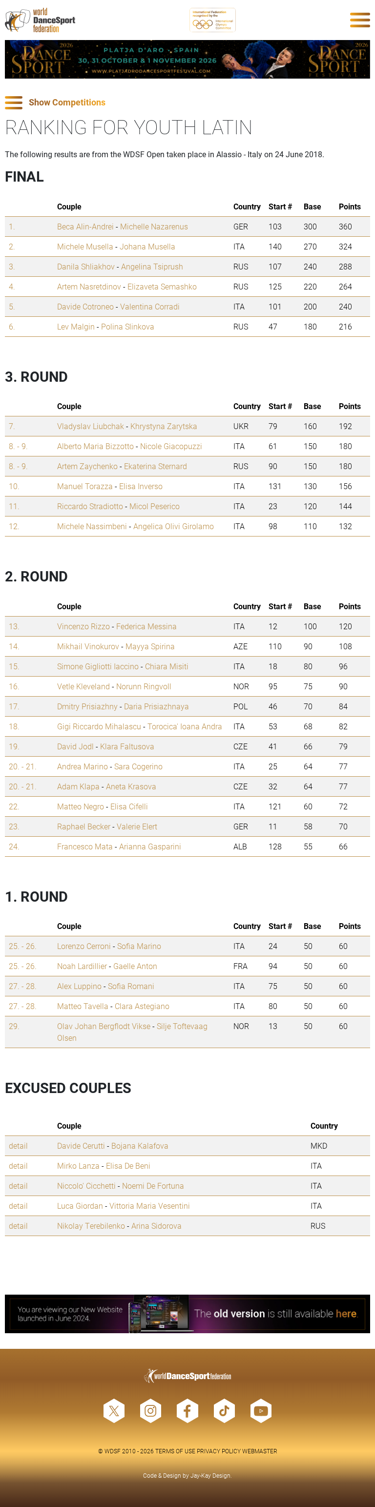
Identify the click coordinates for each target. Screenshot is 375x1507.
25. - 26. (23, 946)
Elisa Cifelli (129, 806)
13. (14, 626)
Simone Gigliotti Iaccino (98, 666)
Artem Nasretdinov (89, 286)
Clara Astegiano (142, 1006)
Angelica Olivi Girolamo (173, 526)
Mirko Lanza (78, 1165)
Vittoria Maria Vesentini (149, 1205)
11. (14, 506)
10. (14, 486)
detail (18, 1145)
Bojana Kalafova (139, 1145)
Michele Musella (85, 246)
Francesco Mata (85, 846)
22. (14, 806)
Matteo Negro (80, 806)
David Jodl (75, 746)
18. (14, 726)
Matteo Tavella (82, 1006)
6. (12, 326)
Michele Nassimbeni (92, 526)
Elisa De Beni (128, 1165)
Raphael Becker (83, 826)
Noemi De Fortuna (153, 1185)
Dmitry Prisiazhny (87, 706)
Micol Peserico (154, 506)
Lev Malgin (76, 326)
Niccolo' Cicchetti (86, 1185)
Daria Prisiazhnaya (156, 706)
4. (12, 286)
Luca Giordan (80, 1205)
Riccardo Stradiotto (90, 506)
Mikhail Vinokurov (88, 646)
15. (14, 666)
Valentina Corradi (150, 306)
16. (14, 686)
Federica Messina (146, 626)
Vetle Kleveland (83, 686)
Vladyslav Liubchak (90, 426)
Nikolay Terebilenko (91, 1225)
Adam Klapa (78, 786)
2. (12, 246)
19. (14, 746)
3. (12, 266)
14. (14, 646)
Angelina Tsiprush (152, 266)
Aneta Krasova (131, 786)
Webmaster (259, 1451)
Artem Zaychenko (87, 466)
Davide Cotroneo (85, 306)
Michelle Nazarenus (154, 226)
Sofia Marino (139, 946)
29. (14, 1026)
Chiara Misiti (166, 666)
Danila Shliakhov (86, 266)
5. (12, 306)
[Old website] (187, 1314)
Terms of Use (175, 1451)
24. (14, 846)
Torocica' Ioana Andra (184, 726)
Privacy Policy (219, 1451)
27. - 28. (23, 986)
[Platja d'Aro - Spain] (187, 59)
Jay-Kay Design (210, 1475)
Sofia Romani (131, 986)
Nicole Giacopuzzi (171, 446)
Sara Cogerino (138, 766)
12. (14, 526)
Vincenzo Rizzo (83, 626)
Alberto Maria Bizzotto (95, 446)
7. (12, 426)
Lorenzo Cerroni (84, 946)
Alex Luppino (79, 986)
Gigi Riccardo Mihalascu (99, 726)
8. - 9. (18, 446)
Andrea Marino (82, 766)
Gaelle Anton (135, 966)
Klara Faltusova (127, 746)
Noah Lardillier (82, 966)
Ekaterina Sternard (155, 466)
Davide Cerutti (81, 1145)
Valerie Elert (137, 826)
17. (14, 706)
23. (14, 826)
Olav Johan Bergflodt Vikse (103, 1026)
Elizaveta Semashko (162, 286)
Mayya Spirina (150, 646)
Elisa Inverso (141, 486)
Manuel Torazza (85, 486)
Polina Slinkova (127, 326)
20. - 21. (23, 766)
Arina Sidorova (156, 1225)
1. (12, 226)
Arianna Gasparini (150, 846)
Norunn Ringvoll (143, 686)
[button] (187, 102)
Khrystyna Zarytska (163, 426)
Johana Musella (147, 246)
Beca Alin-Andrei (85, 226)
